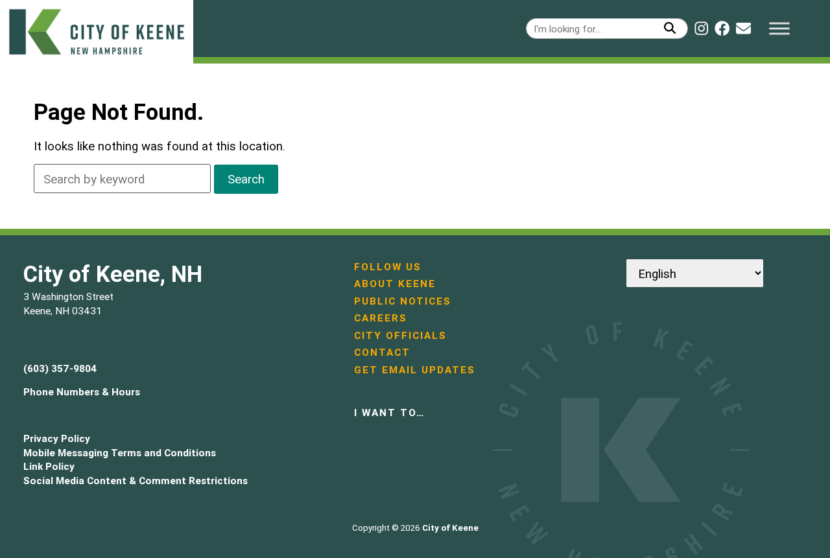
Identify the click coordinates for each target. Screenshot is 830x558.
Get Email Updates (414, 370)
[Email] (743, 28)
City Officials (400, 335)
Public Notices (402, 301)
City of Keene (450, 527)
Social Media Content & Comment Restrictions (135, 480)
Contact (382, 352)
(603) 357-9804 (60, 368)
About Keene (395, 283)
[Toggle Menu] (779, 28)
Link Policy (49, 466)
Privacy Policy (56, 438)
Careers (380, 318)
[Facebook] (722, 28)
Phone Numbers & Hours (81, 392)
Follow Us (387, 267)
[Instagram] (701, 28)
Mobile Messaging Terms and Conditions (119, 453)
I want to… (389, 412)
